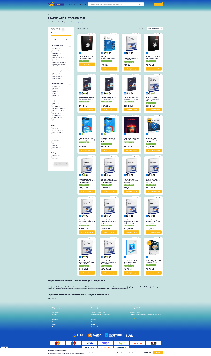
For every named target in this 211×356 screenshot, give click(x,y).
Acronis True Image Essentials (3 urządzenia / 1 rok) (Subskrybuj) (109, 180)
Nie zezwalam (147, 352)
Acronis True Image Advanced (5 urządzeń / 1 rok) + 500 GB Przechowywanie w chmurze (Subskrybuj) (153, 223)
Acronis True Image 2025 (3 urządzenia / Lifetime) (131, 98)
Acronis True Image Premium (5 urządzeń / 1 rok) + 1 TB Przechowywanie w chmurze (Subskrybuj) (153, 182)
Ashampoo (56, 53)
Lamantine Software (59, 62)
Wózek (54, 324)
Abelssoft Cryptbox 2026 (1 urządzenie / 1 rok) (153, 261)
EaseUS (56, 55)
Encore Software (58, 57)
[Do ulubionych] (89, 34)
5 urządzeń (57, 78)
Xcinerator (56, 120)
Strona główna (56, 312)
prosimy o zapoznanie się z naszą (70, 353)
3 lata (55, 93)
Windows (56, 147)
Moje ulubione (56, 327)
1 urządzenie (57, 74)
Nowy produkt (57, 155)
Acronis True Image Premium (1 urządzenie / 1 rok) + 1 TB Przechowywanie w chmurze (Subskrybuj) (131, 182)
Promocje (56, 158)
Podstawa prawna (96, 317)
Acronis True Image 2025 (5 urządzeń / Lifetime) (108, 98)
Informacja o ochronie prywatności (100, 314)
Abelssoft (56, 48)
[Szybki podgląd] (93, 34)
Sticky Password (58, 115)
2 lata (55, 91)
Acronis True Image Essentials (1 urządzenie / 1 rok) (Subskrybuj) (87, 180)
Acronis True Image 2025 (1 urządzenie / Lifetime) (86, 98)
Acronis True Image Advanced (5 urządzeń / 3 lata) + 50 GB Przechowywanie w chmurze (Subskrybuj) (108, 264)
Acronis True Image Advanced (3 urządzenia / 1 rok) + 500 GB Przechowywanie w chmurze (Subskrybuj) (87, 223)
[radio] (142, 28)
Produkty (54, 314)
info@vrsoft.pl (136, 312)
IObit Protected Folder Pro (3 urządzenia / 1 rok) (153, 57)
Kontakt (93, 324)
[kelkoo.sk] (137, 343)
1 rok (55, 89)
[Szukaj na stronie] (139, 4)
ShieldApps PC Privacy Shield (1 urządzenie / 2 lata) (108, 140)
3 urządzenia (57, 76)
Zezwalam (157, 352)
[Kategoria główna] (48, 14)
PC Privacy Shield (58, 108)
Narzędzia (55, 14)
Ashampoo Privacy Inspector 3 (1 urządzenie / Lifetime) (153, 140)
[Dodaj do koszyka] (109, 69)
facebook (131, 318)
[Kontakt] (87, 64)
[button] (53, 10)
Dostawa (93, 322)
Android (56, 140)
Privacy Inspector (58, 110)
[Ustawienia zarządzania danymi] (134, 318)
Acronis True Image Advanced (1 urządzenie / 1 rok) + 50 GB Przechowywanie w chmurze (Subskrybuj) (131, 60)
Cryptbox (56, 106)
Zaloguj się (55, 317)
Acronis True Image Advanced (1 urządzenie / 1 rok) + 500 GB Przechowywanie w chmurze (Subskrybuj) (86, 264)
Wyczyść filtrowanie (60, 163)
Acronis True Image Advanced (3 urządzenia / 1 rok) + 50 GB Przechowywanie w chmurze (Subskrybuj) (109, 223)
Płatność (93, 319)
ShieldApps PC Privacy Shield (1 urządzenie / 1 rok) (87, 139)
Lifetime (56, 95)
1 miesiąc (56, 86)
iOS (55, 143)
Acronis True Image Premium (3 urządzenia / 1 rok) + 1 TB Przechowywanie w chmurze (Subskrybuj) (153, 100)
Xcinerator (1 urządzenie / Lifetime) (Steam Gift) (131, 139)
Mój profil (54, 322)
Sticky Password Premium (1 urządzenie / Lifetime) (109, 57)
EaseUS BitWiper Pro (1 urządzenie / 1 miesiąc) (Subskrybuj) (130, 262)
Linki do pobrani (95, 327)
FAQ (63, 10)
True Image (57, 117)
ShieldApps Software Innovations (62, 65)
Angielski (56, 128)
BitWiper (56, 104)
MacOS (56, 145)
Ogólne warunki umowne (98, 312)
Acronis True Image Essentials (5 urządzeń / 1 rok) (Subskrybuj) (131, 221)
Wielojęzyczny (58, 130)
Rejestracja (55, 319)
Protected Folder (58, 113)
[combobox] (116, 4)
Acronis (56, 50)
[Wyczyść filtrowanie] (63, 29)
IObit (55, 60)
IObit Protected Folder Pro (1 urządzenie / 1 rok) (86, 57)
